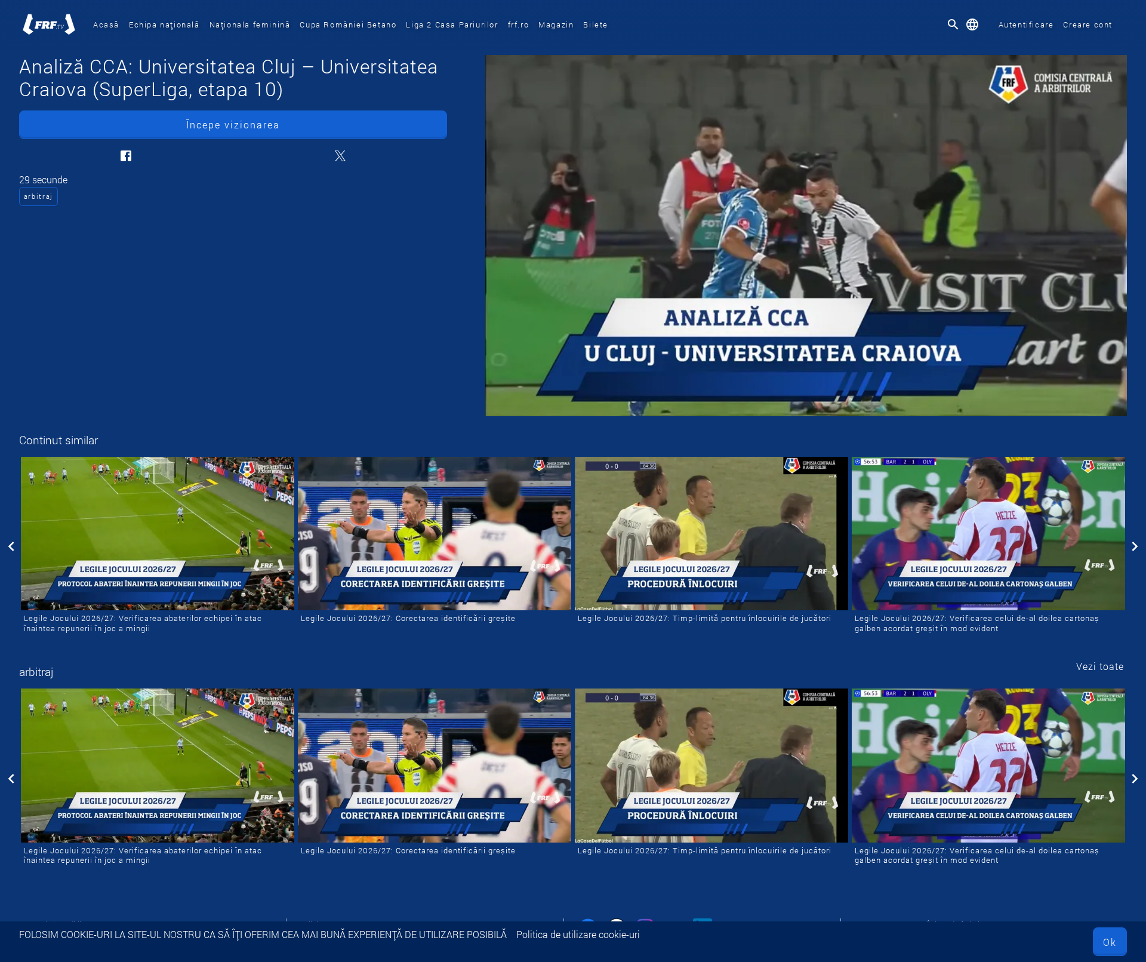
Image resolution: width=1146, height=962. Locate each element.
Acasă (106, 24)
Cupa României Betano (348, 24)
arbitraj (38, 196)
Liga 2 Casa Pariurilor (452, 24)
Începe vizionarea (233, 124)
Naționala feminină (250, 24)
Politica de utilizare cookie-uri (578, 934)
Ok (1110, 942)
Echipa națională (164, 24)
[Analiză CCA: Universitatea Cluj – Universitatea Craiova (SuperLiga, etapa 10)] (806, 235)
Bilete (595, 24)
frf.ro (518, 24)
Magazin (556, 24)
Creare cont (1088, 24)
